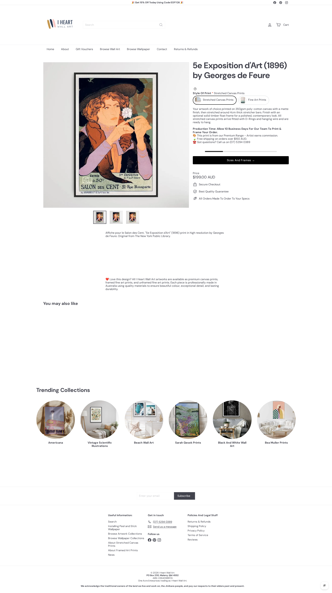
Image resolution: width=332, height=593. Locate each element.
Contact (162, 49)
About (65, 49)
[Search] (161, 25)
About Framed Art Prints (123, 550)
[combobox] (124, 25)
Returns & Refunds (186, 49)
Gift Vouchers (84, 49)
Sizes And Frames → (241, 160)
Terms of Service (198, 535)
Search (112, 521)
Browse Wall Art (110, 49)
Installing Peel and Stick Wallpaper (122, 527)
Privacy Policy (196, 530)
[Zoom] (116, 135)
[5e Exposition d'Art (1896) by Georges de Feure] (62, 341)
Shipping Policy (197, 526)
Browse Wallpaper (138, 49)
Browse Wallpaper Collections (126, 538)
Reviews (193, 539)
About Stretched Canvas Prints (123, 544)
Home (50, 49)
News (111, 555)
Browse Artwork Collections (125, 533)
